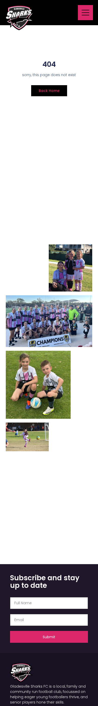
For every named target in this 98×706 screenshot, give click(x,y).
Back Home (49, 90)
